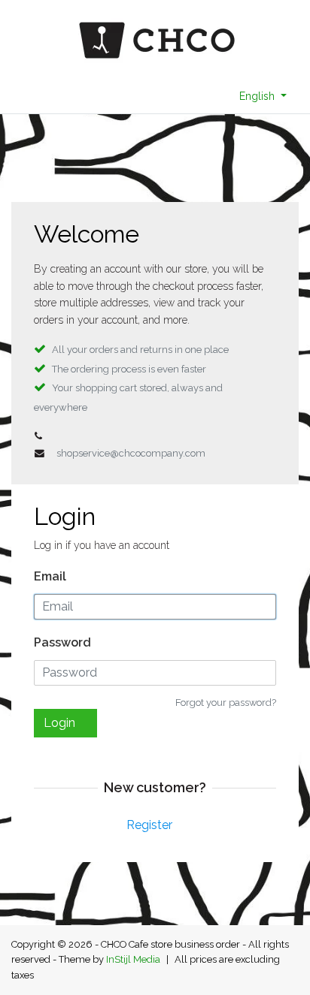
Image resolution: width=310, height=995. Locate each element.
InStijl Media (133, 959)
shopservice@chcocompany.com (130, 453)
